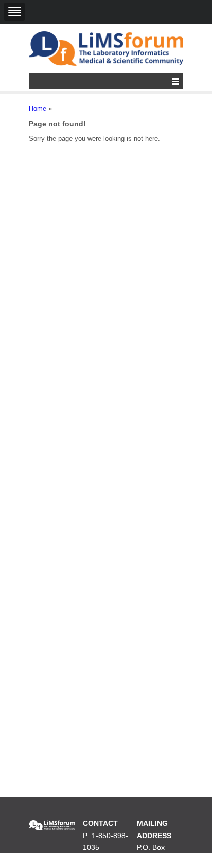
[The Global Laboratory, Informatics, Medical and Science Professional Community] (106, 48)
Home (37, 109)
